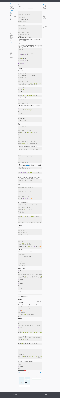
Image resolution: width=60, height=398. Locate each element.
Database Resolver (12, 43)
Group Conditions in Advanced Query (34, 224)
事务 (10, 32)
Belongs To (11, 19)
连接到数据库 (11, 6)
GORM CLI (11, 7)
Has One (11, 20)
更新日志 (11, 54)
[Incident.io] (27, 379)
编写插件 (11, 52)
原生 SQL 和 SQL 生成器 (13, 16)
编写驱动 (11, 53)
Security (20, 70)
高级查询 (11, 13)
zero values (27, 165)
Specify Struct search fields (26, 174)
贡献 (10, 56)
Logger (11, 34)
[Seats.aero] (21, 383)
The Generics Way (12, 8)
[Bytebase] (27, 383)
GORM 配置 (11, 51)
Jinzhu (16, 394)
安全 (10, 50)
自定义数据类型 (12, 37)
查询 (10, 12)
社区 (10, 55)
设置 (10, 40)
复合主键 (11, 49)
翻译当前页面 (11, 57)
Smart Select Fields (23, 236)
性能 (10, 36)
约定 (10, 39)
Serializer (11, 45)
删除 (10, 15)
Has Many (11, 21)
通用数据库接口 (12, 35)
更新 (10, 14)
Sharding (11, 44)
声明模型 (11, 5)
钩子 (10, 31)
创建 (10, 11)
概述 (10, 4)
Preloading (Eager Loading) (28, 345)
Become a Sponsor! (36, 378)
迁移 (10, 33)
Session (11, 30)
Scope (11, 38)
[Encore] (21, 379)
